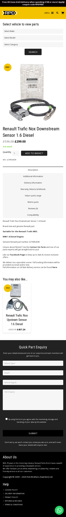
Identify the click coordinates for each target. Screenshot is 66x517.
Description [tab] (33, 170)
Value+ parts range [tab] (33, 195)
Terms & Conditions (14, 504)
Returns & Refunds (13, 501)
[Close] (64, 2)
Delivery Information (14, 493)
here (54, 267)
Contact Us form (38, 247)
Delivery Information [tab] (33, 182)
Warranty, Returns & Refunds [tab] (33, 189)
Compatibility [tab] (33, 215)
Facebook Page (17, 254)
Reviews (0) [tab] (33, 208)
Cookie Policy (11, 490)
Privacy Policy (11, 497)
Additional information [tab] (33, 176)
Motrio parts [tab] (33, 202)
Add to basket (34, 153)
